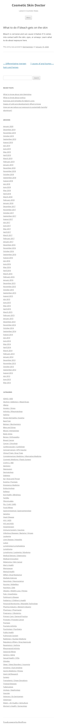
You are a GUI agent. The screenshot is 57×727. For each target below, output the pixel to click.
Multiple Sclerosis (10, 578)
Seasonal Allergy (9, 651)
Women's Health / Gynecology (15, 706)
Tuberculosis (8, 687)
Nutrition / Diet (9, 587)
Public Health (8, 632)
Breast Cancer (8, 440)
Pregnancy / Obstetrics (12, 613)
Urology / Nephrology (11, 690)
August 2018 (8, 181)
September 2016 (9, 254)
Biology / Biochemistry (12, 424)
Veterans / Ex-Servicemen (13, 696)
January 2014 (8, 357)
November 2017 (9, 209)
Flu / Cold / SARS (9, 504)
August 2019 (8, 142)
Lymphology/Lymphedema (14, 546)
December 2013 (9, 360)
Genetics (6, 514)
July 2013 (6, 376)
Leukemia (7, 536)
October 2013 (8, 366)
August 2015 (8, 296)
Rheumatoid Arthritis (11, 648)
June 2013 (7, 379)
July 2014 (6, 338)
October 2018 (8, 174)
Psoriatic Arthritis (10, 626)
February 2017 (8, 238)
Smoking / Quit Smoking (12, 667)
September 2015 (9, 293)
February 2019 (8, 161)
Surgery (6, 677)
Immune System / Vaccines (13, 530)
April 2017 (7, 232)
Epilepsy (6, 491)
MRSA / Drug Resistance (12, 575)
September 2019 (9, 139)
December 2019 (9, 129)
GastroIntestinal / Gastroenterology (17, 510)
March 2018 (7, 197)
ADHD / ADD (8, 398)
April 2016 (7, 270)
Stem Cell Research (10, 674)
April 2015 (7, 309)
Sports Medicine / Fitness (13, 671)
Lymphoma (7, 549)
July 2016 (6, 261)
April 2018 (7, 193)
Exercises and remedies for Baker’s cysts (18, 101)
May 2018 (7, 190)
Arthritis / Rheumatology (13, 411)
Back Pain (7, 421)
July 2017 (6, 222)
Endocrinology (9, 488)
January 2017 (8, 241)
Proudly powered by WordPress (14, 722)
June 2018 (7, 187)
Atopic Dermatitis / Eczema (13, 418)
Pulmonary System (10, 635)
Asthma (6, 414)
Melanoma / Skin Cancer (12, 562)
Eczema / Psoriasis (10, 482)
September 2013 (9, 370)
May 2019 (7, 152)
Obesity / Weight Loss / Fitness (15, 591)
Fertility (6, 498)
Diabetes (6, 475)
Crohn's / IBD (8, 462)
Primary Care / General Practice (15, 616)
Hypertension (8, 527)
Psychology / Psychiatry (12, 629)
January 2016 (8, 280)
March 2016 (7, 273)
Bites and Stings (9, 427)
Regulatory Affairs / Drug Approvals (17, 642)
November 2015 (9, 286)
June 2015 (7, 302)
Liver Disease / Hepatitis (12, 539)
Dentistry (6, 466)
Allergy (5, 405)
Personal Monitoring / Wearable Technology (20, 603)
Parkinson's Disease (11, 597)
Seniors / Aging (9, 655)
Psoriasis (6, 623)
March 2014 (7, 350)
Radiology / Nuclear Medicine (14, 639)
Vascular (6, 693)
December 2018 (9, 168)
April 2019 (7, 155)
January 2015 (8, 318)
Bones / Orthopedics (11, 437)
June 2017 (7, 225)
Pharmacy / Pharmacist (12, 610)
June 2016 (7, 264)
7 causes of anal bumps (42, 63)
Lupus (5, 543)
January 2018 (8, 203)
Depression (7, 469)
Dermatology (28, 47)
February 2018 (8, 200)
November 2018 (9, 171)
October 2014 (8, 328)
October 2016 (8, 251)
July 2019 (6, 145)
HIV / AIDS (7, 520)
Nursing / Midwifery (11, 584)
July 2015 (6, 299)
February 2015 (8, 315)
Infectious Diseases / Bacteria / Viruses (18, 533)
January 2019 (8, 165)
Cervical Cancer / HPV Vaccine (14, 450)
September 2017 (9, 216)
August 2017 (8, 219)
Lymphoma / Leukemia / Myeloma (16, 552)
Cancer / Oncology (10, 443)
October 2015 (8, 290)
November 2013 (9, 363)
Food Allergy (8, 507)
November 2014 (9, 325)
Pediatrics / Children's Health (14, 600)
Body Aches (7, 434)
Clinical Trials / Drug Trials (13, 453)
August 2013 (8, 373)
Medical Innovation (10, 559)
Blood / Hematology (11, 430)
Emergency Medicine (11, 485)
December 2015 (9, 283)
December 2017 (9, 206)
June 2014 (7, 341)
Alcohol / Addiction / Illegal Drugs (16, 402)
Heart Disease (8, 517)
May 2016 (7, 267)
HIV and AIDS (8, 523)
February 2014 (8, 354)
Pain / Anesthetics (10, 594)
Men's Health (8, 565)
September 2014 (9, 331)
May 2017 (7, 229)
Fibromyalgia (8, 501)
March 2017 (7, 235)
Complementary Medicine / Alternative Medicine (22, 456)
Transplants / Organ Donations (15, 680)
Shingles (6, 661)
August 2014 (8, 334)
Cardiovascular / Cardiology (14, 446)
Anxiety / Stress (9, 408)
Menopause (8, 568)
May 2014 (7, 344)
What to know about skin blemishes (17, 94)
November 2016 (9, 248)
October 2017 (8, 213)
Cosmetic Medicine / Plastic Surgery (17, 459)
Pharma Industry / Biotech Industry (17, 607)
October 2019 (8, 136)
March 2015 (7, 312)
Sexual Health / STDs (11, 658)
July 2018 (6, 184)
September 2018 (9, 177)
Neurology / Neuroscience (13, 581)
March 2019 (7, 158)
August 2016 (8, 257)
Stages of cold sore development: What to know (22, 104)
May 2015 (7, 306)
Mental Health (8, 571)
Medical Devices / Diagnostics (14, 555)
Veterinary (7, 699)
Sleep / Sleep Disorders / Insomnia (16, 664)
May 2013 (7, 382)
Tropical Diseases (10, 683)
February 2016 (8, 277)
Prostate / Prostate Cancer (13, 619)
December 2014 (9, 322)
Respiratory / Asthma (11, 645)
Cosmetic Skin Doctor (28, 5)
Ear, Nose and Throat (11, 478)
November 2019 (9, 133)
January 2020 (8, 126)
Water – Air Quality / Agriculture (15, 703)
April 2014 (7, 347)
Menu (28, 18)
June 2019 (7, 149)
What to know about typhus (14, 97)
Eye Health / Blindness (12, 494)
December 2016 (9, 245)
